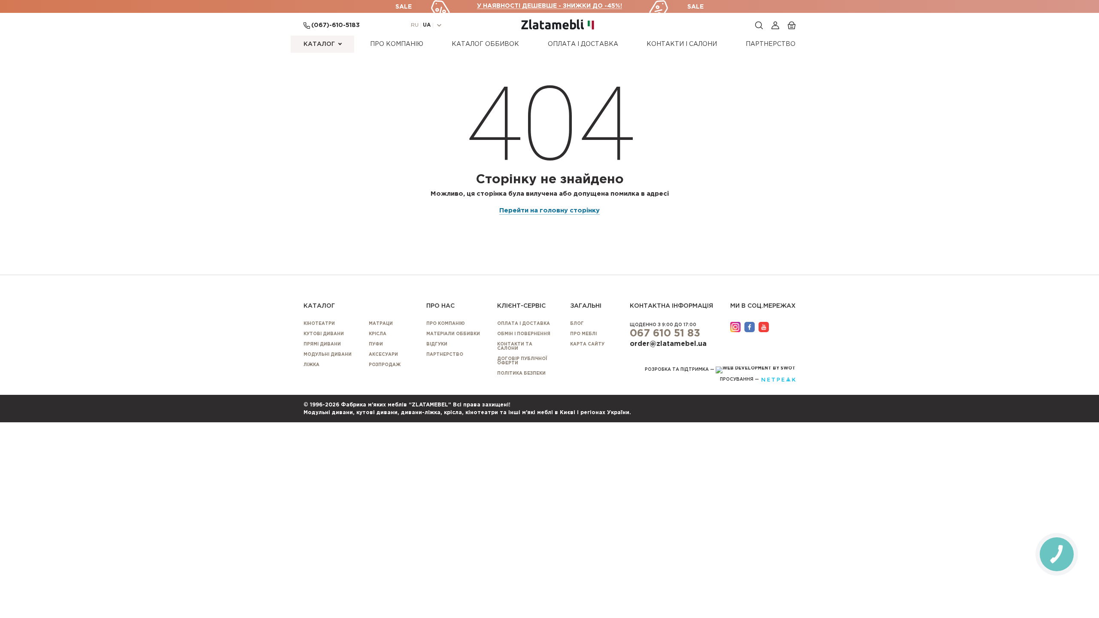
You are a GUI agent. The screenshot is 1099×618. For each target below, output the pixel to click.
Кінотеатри (319, 324)
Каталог (319, 44)
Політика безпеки (521, 374)
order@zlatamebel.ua (668, 344)
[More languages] (439, 25)
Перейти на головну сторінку (549, 210)
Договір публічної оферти (522, 361)
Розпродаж (385, 365)
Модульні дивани (328, 355)
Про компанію (396, 44)
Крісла (377, 334)
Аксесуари (383, 355)
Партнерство (770, 44)
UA (427, 25)
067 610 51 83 (665, 333)
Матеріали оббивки (453, 334)
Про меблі (583, 334)
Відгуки (436, 344)
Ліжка (311, 365)
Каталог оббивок (485, 44)
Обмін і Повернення (523, 334)
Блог (577, 324)
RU (415, 25)
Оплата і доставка (583, 44)
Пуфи (376, 344)
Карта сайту (587, 344)
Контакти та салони (514, 346)
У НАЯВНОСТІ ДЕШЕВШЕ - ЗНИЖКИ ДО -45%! (549, 6)
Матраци (381, 324)
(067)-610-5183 (335, 25)
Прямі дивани (322, 344)
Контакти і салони (682, 44)
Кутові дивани (324, 334)
